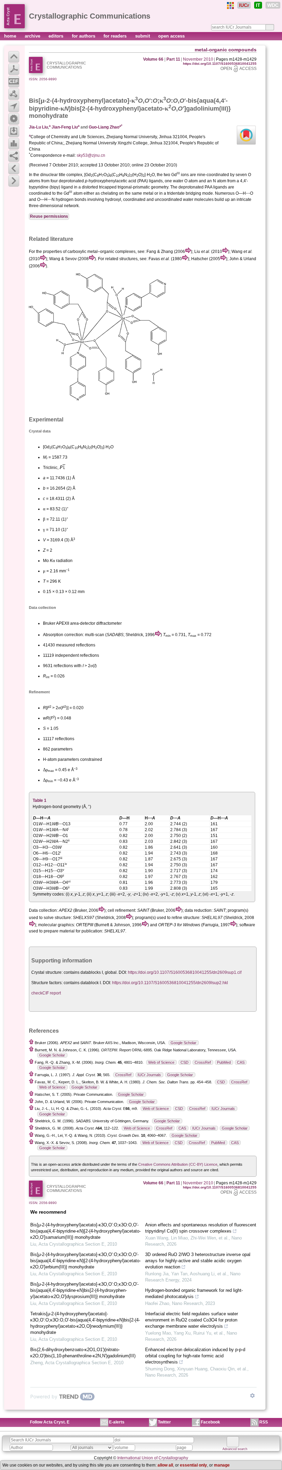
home (11, 36)
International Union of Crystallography (152, 1458)
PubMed (224, 1062)
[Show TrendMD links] (252, 1395)
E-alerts (116, 1422)
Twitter (164, 1422)
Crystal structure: (47, 972)
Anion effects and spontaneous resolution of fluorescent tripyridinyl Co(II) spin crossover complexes (200, 1228)
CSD (184, 1062)
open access (171, 36)
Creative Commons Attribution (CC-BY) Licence (177, 1164)
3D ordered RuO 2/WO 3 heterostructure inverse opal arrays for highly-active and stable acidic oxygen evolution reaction (197, 1260)
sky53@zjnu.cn (91, 155)
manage (222, 1465)
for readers (116, 36)
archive (33, 36)
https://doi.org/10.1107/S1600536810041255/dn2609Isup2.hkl (170, 982)
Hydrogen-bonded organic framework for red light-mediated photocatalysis (194, 1293)
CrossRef (203, 1062)
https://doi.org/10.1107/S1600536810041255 (220, 63)
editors (56, 36)
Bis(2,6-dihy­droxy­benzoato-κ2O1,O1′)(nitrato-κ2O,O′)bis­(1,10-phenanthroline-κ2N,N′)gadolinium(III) (82, 1352)
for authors (84, 36)
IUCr (244, 5)
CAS (241, 1062)
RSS (263, 1422)
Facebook (210, 1422)
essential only (193, 1465)
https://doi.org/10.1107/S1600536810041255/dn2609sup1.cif (184, 972)
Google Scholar (183, 1043)
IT (258, 5)
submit (143, 36)
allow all (165, 1465)
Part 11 (173, 59)
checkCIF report (46, 993)
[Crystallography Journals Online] (230, 5)
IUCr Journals (149, 1075)
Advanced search (235, 1449)
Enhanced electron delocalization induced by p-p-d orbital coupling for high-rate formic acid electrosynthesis (195, 1356)
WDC (273, 5)
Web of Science (161, 1062)
